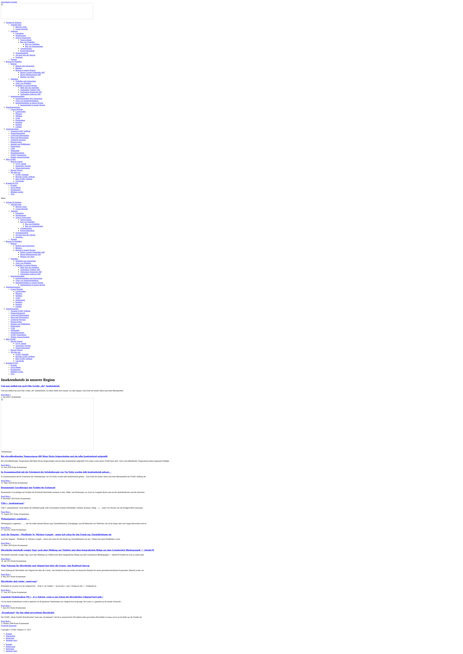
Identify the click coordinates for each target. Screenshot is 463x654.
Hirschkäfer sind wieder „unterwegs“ (19, 581)
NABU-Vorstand (21, 175)
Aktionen (14, 31)
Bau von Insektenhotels (34, 46)
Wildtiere (18, 116)
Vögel (17, 118)
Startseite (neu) (11, 640)
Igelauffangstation (17, 153)
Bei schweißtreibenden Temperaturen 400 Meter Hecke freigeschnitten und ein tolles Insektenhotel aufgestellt (54, 456)
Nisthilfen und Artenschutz (25, 81)
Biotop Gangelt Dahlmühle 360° (32, 72)
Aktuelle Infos (16, 25)
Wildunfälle (15, 151)
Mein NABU (11, 159)
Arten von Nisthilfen (23, 83)
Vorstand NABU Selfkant (20, 131)
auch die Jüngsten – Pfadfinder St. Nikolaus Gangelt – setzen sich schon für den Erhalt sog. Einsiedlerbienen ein (56, 534)
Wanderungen (20, 36)
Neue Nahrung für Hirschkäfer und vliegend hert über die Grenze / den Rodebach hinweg (45, 565)
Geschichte (19, 181)
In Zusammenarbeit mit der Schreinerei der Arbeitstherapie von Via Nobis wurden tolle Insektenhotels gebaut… (56, 472)
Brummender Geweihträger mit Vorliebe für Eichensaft (28, 487)
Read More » (6, 395)
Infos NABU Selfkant (23, 179)
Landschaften (20, 112)
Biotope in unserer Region (25, 70)
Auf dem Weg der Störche (25, 55)
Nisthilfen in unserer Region (26, 85)
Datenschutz (10, 636)
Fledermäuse (20, 120)
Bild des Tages (21, 27)
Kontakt (14, 185)
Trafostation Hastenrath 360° (31, 92)
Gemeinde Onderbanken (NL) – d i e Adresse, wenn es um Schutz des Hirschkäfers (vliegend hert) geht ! (52, 597)
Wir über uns (15, 172)
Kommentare (15, 190)
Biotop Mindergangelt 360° (30, 75)
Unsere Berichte (21, 29)
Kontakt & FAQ (12, 183)
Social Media (16, 188)
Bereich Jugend (16, 161)
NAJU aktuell (20, 164)
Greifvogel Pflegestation (20, 135)
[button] (231, 198)
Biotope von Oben (27, 77)
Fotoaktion (19, 33)
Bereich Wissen (16, 170)
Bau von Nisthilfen (27, 42)
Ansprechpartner (12, 129)
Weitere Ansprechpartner (20, 157)
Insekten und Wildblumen (20, 144)
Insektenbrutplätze (17, 96)
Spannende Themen (23, 166)
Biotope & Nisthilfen (14, 62)
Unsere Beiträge (17, 109)
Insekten (18, 125)
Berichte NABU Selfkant (25, 177)
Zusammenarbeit (21, 53)
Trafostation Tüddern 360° (30, 90)
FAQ (12, 194)
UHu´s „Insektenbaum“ (12, 503)
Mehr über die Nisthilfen (29, 88)
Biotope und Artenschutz (24, 66)
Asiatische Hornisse (18, 140)
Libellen (18, 127)
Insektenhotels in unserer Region (32, 105)
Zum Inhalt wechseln (9, 2)
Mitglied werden (17, 192)
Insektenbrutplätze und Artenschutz (28, 98)
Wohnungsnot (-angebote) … (15, 519)
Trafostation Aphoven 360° (30, 94)
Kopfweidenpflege (27, 51)
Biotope (14, 64)
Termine (14, 59)
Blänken (18, 68)
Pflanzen (18, 114)
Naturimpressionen (13, 107)
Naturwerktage (26, 40)
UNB (13, 148)
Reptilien (18, 122)
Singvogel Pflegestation (20, 138)
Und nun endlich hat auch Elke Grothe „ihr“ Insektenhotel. (30, 386)
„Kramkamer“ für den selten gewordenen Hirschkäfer (27, 612)
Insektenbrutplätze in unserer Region (29, 103)
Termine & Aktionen (13, 22)
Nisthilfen (14, 79)
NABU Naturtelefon (18, 155)
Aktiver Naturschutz (23, 38)
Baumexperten (16, 142)
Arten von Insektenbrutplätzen (26, 101)
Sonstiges (19, 57)
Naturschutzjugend (18, 133)
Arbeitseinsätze (26, 49)
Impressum (10, 638)
